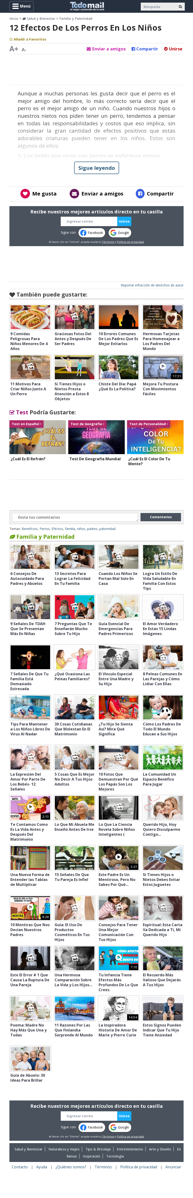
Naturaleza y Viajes (64, 1149)
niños (81, 528)
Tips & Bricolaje (98, 1149)
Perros (45, 528)
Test (21, 412)
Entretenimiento (130, 1149)
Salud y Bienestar (40, 18)
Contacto (20, 1166)
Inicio (13, 18)
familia (70, 528)
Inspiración (91, 1156)
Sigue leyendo (96, 167)
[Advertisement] (96, 69)
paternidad (107, 528)
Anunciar (173, 1166)
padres (92, 528)
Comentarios (161, 517)
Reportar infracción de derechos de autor (152, 285)
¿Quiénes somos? (71, 1166)
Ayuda (41, 1166)
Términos (108, 242)
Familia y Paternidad (75, 18)
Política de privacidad (130, 242)
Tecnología (115, 1156)
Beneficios (30, 528)
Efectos (57, 528)
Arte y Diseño (160, 1149)
